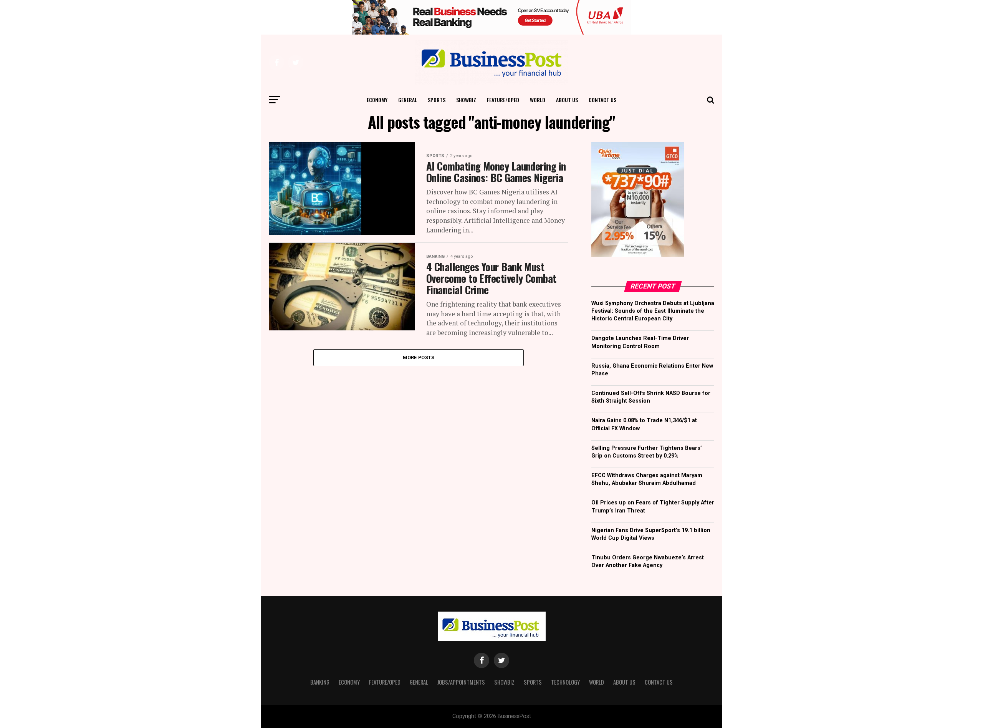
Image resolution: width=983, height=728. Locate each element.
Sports (436, 100)
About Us (567, 100)
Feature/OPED (503, 100)
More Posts (419, 357)
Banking (319, 682)
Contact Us (602, 100)
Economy (377, 100)
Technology (565, 682)
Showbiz (466, 100)
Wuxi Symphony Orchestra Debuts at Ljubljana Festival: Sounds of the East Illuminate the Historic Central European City (652, 311)
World (537, 100)
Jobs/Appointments (461, 682)
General (407, 100)
